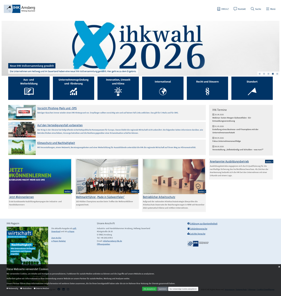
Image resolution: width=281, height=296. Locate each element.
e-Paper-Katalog (58, 241)
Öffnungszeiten (103, 244)
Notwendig (13, 288)
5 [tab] (277, 74)
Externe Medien (42, 288)
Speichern (162, 289)
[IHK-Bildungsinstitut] (198, 243)
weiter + (68, 191)
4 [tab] (273, 74)
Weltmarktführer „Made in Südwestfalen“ (100, 197)
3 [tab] (268, 74)
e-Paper (71, 231)
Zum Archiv (56, 237)
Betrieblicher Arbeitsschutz (159, 197)
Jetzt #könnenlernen (21, 197)
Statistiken (27, 288)
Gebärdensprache (198, 228)
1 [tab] (259, 74)
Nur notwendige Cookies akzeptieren (183, 289)
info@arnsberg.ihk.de (112, 241)
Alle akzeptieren (149, 289)
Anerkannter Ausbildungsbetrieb (229, 161)
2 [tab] (264, 74)
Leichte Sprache (197, 233)
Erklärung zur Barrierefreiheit (203, 223)
